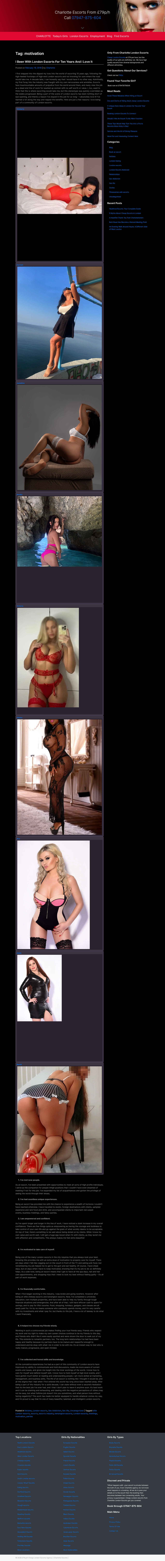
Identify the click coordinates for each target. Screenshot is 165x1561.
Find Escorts (121, 36)
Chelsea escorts (23, 1461)
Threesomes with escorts (119, 192)
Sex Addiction (54, 1410)
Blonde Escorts (115, 1452)
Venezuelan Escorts (71, 1532)
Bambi (19, 1064)
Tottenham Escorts (24, 1541)
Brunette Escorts (115, 1447)
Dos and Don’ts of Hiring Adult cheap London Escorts (128, 101)
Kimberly (20, 109)
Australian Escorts (70, 1523)
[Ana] (53, 894)
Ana (18, 839)
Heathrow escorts (24, 1452)
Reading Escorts (23, 1514)
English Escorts (69, 1447)
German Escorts (69, 1469)
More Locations (23, 1550)
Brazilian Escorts (69, 1536)
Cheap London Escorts (116, 57)
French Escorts (69, 1461)
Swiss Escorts (68, 1487)
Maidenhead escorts (25, 1510)
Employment (97, 36)
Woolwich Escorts (24, 1501)
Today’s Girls (60, 36)
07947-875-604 (86, 17)
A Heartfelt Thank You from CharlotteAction (126, 218)
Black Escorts (68, 1514)
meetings (93, 1413)
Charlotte (50, 68)
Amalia (19, 494)
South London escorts (26, 1478)
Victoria (20, 606)
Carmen (20, 265)
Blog (109, 36)
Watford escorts (23, 1519)
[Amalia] (59, 531)
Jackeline (21, 383)
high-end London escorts (50, 76)
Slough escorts (23, 1505)
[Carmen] (59, 322)
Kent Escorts (22, 1474)
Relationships (114, 174)
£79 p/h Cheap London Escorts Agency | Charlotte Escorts (44, 1558)
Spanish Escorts (69, 1456)
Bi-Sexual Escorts (116, 1474)
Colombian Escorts (70, 1528)
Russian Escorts (69, 1474)
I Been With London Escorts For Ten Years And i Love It (54, 61)
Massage (66, 1545)
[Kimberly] (59, 185)
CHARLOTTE (43, 36)
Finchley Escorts (23, 1545)
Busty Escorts (114, 1443)
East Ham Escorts (24, 1528)
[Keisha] (59, 777)
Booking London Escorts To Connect (121, 113)
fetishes (28, 1410)
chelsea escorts (35, 1297)
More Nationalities (70, 1550)
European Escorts (70, 1443)
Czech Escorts (69, 1465)
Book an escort (115, 152)
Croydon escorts (23, 1465)
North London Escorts (26, 1443)
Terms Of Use (114, 1526)
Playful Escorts (115, 1461)
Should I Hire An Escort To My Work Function (124, 118)
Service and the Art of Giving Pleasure (122, 131)
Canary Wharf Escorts (26, 1483)
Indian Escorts (68, 1519)
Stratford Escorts (24, 1496)
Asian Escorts (68, 1541)
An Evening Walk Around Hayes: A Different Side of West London (128, 228)
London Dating (115, 161)
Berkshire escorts (24, 1523)
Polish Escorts (68, 1478)
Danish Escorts (69, 1492)
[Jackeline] (59, 437)
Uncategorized (77, 1410)
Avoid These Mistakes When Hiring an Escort (124, 96)
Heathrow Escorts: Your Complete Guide (125, 209)
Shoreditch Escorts (24, 1532)
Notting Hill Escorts (24, 1536)
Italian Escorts (68, 1452)
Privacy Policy (114, 1522)
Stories (112, 188)
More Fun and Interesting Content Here (122, 136)
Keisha (19, 718)
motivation (20, 1416)
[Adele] (39, 988)
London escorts (40, 1410)
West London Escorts (25, 1456)
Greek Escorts (68, 1483)
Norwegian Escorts (70, 1496)
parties (29, 1416)
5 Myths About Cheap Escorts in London (125, 213)
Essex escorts (22, 1469)
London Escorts (79, 36)
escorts (34, 1413)
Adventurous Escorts (117, 1456)
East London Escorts (25, 1447)
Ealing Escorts (22, 1487)
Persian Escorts (69, 1510)
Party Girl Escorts (116, 1465)
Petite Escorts (114, 1469)
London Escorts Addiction (119, 170)
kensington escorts (56, 1297)
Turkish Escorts (69, 1505)
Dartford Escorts (23, 1492)
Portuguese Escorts (71, 1501)
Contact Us (113, 1531)
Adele (19, 953)
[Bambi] (59, 1119)
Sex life (65, 1410)
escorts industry (46, 1413)
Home (111, 1517)
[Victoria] (48, 657)
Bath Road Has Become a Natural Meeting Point (128, 222)
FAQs (121, 75)
